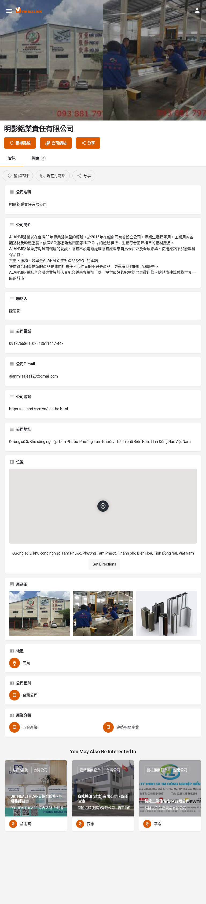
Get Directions (104, 564)
